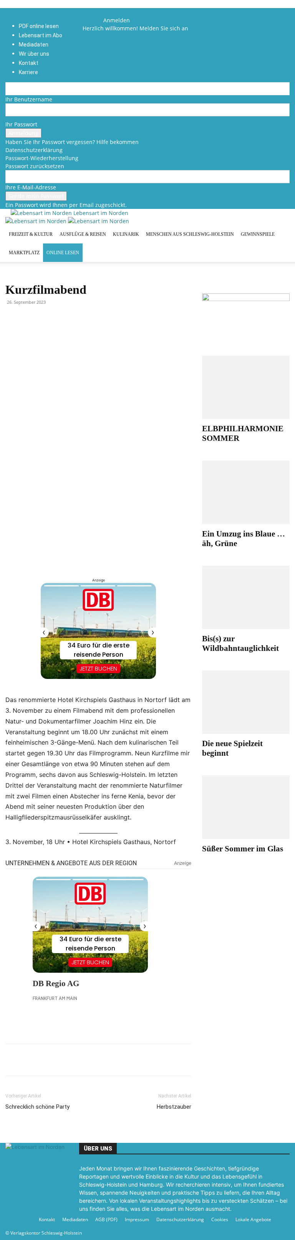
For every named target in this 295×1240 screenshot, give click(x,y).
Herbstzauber (174, 1106)
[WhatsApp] (30, 1060)
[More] (102, 1060)
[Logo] (36, 221)
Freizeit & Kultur (31, 234)
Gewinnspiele (258, 234)
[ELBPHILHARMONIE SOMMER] (246, 387)
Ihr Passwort (21, 124)
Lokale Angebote (253, 1219)
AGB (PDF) (106, 1219)
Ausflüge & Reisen (83, 234)
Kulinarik (126, 234)
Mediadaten (75, 1219)
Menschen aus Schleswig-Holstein (190, 234)
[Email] (48, 1060)
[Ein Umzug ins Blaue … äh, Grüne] (246, 492)
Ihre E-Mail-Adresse (30, 187)
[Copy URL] (83, 1060)
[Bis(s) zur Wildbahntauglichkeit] (246, 597)
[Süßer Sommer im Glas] (246, 807)
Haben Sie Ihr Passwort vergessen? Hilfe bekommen (72, 142)
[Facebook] (91, 20)
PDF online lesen (39, 26)
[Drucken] (66, 1060)
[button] (90, 12)
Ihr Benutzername (28, 99)
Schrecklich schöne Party (37, 1106)
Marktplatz (24, 252)
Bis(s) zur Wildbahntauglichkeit (240, 643)
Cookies (219, 1219)
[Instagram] (96, 20)
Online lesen (62, 252)
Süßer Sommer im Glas (242, 848)
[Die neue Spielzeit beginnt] (246, 702)
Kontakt (47, 1219)
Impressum (137, 1219)
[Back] (105, 12)
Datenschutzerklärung (34, 150)
